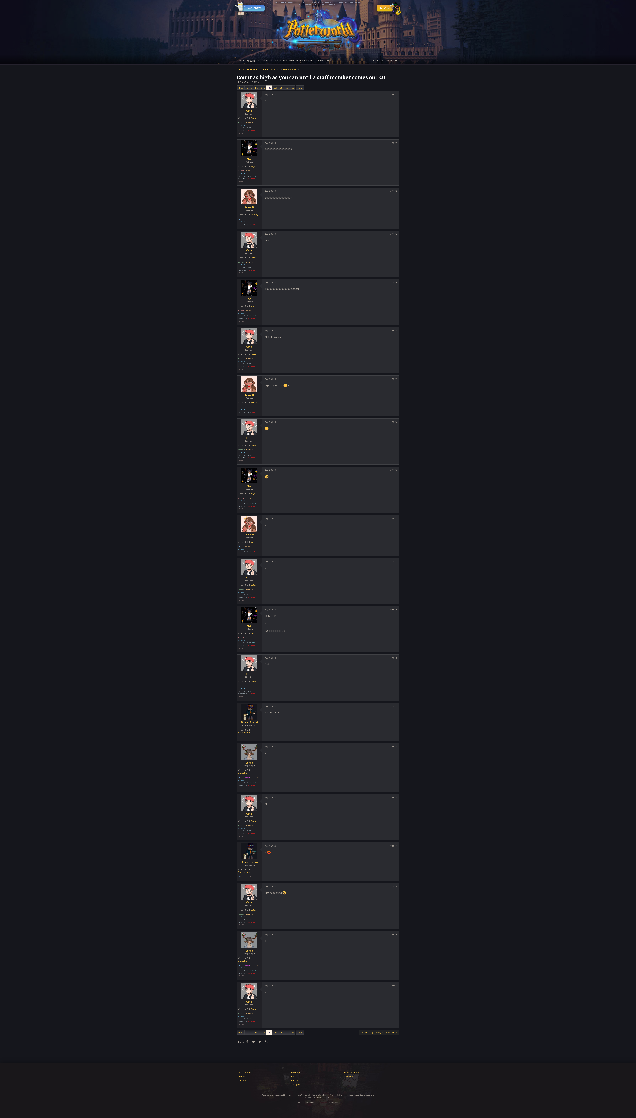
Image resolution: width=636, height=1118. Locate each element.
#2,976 (393, 798)
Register (378, 61)
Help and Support (351, 1072)
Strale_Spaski (249, 722)
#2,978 (393, 886)
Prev (241, 88)
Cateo (253, 118)
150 (275, 88)
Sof (241, 82)
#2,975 (393, 747)
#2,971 (393, 561)
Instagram (296, 1084)
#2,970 (393, 518)
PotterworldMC (246, 1072)
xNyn (253, 166)
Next (300, 88)
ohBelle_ (254, 215)
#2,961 (393, 95)
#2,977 (393, 846)
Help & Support (305, 61)
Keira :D (249, 207)
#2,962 (393, 143)
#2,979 (393, 935)
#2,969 (393, 470)
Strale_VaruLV (244, 732)
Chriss (249, 762)
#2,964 (393, 234)
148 (263, 88)
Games (274, 61)
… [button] (251, 88)
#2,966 (393, 331)
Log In (389, 61)
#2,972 (393, 610)
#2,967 (393, 379)
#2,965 (393, 282)
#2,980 (393, 986)
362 (292, 88)
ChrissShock (243, 773)
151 (282, 88)
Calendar (263, 61)
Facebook (295, 1072)
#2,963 (393, 191)
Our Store (243, 1080)
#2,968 (393, 422)
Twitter (294, 1076)
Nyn (249, 159)
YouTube (295, 1080)
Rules (283, 61)
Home (241, 61)
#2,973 (393, 658)
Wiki (291, 61)
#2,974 (393, 706)
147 (256, 88)
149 (269, 88)
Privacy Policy (349, 1076)
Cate (249, 110)
